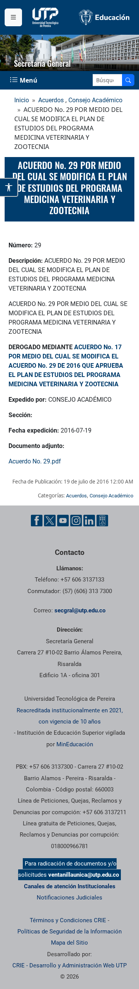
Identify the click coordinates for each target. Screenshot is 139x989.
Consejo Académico (95, 100)
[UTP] (46, 17)
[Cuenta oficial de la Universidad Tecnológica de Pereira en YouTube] (63, 520)
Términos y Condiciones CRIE (68, 920)
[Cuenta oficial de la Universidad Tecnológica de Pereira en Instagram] (76, 520)
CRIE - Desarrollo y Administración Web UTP (69, 965)
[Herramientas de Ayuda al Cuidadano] (102, 520)
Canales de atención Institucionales (69, 886)
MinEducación (74, 744)
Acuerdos (51, 100)
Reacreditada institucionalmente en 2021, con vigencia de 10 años (70, 716)
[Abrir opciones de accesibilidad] (9, 187)
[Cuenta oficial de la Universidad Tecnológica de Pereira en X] (50, 520)
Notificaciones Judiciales (69, 897)
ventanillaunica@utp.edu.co (83, 874)
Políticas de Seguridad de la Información (69, 931)
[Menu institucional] (13, 17)
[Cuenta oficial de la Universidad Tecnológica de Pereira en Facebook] (36, 520)
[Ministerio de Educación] (104, 17)
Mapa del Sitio (69, 942)
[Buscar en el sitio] (128, 80)
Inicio (21, 100)
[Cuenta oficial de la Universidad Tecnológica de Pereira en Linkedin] (89, 520)
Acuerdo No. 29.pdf (34, 461)
